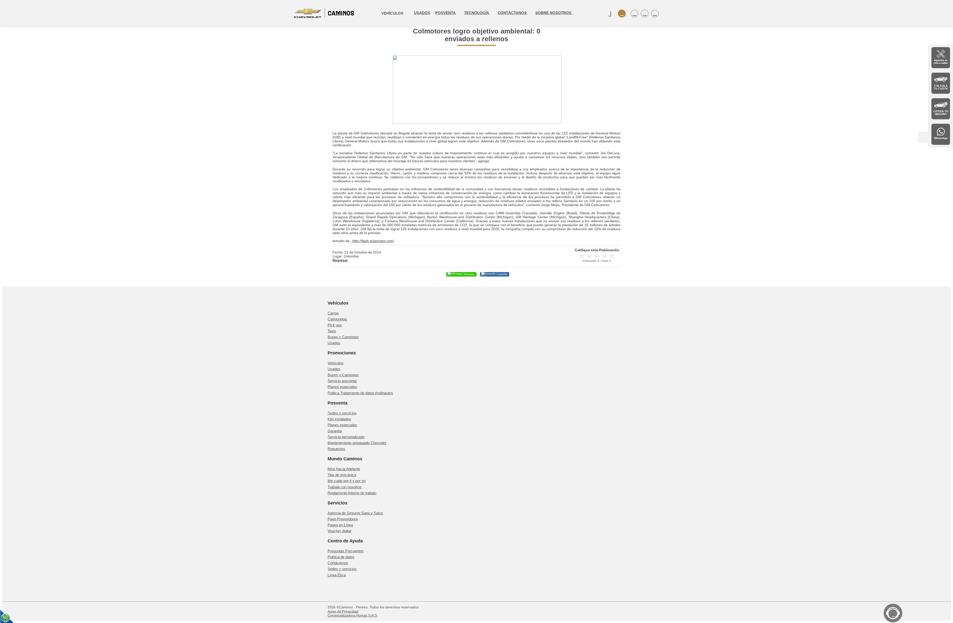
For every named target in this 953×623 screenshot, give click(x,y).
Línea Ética (337, 575)
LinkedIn (501, 274)
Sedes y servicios (342, 413)
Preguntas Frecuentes (346, 551)
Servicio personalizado (346, 437)
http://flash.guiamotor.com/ (372, 241)
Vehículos (335, 363)
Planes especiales (342, 387)
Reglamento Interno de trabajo (352, 493)
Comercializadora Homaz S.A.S (352, 615)
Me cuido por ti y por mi (347, 481)
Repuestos (336, 449)
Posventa (445, 13)
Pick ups (335, 325)
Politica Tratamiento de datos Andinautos (360, 393)
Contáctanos (513, 13)
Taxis (332, 331)
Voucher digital (339, 531)
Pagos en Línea (340, 525)
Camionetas (337, 319)
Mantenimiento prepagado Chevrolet (357, 443)
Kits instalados (339, 419)
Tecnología (477, 13)
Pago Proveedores (343, 519)
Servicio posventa (342, 381)
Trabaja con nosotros (345, 487)
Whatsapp (469, 274)
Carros (333, 313)
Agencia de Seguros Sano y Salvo (355, 513)
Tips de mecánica (342, 475)
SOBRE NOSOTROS (553, 13)
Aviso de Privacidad (343, 611)
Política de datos (341, 557)
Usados (422, 13)
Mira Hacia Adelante (344, 469)
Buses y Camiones (343, 337)
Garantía (335, 431)
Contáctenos (338, 563)
